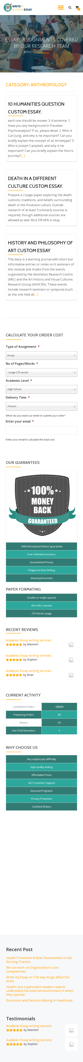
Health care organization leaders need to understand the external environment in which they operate (39, 991)
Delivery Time (18, 397)
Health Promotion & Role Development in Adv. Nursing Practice (39, 960)
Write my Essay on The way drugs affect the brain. (37, 979)
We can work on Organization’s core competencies (32, 969)
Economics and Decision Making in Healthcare (39, 1000)
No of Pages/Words (22, 364)
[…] (23, 156)
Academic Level (19, 381)
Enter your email (20, 421)
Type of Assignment (23, 347)
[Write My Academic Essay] (18, 7)
